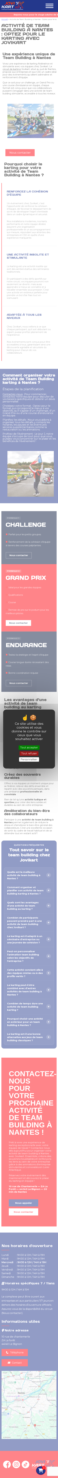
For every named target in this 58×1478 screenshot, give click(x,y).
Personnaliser (29, 759)
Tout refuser (29, 753)
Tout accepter (29, 747)
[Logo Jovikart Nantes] (12, 10)
